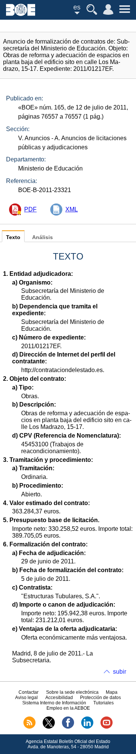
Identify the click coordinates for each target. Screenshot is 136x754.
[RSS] (29, 727)
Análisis (42, 237)
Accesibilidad (59, 697)
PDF (30, 209)
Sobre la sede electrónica (72, 692)
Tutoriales (103, 703)
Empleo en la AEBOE (68, 708)
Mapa (111, 692)
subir (119, 671)
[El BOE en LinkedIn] (87, 727)
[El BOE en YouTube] (106, 727)
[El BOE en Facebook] (68, 727)
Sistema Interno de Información (54, 703)
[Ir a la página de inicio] (20, 14)
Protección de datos (100, 697)
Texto (13, 237)
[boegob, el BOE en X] (49, 727)
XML (71, 209)
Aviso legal (26, 697)
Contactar (29, 692)
